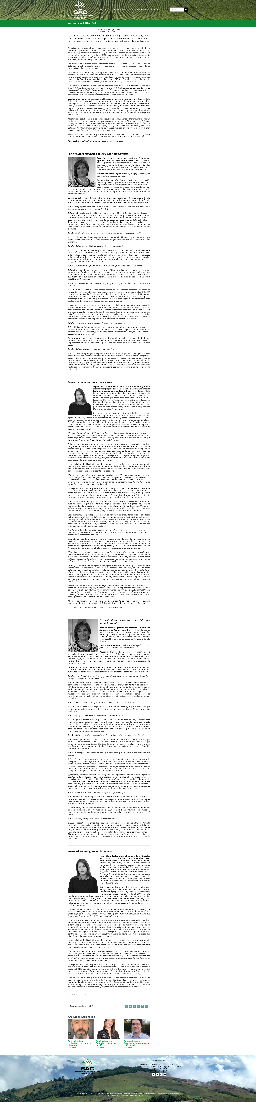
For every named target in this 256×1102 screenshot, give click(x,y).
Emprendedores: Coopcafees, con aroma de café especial (137, 1043)
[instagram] (161, 1074)
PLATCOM (145, 1095)
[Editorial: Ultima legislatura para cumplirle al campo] (81, 1020)
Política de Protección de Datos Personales (164, 1094)
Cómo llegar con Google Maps (159, 1071)
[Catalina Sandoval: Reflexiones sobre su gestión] (109, 1020)
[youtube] (165, 1074)
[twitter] (157, 1074)
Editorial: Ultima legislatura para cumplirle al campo (80, 1043)
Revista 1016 (82, 995)
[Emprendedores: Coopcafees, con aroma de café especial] (137, 1020)
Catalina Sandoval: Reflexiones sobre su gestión (106, 1043)
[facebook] (153, 1074)
